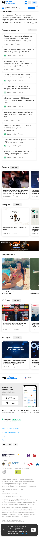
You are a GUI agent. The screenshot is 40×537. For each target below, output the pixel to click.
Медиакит (4, 440)
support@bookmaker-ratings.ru (14, 496)
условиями (24, 533)
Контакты (4, 436)
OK (33, 530)
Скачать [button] (31, 8)
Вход (34, 2)
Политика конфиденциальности (10, 432)
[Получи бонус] (26, 2)
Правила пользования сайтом (10, 428)
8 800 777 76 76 (12, 493)
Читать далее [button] (32, 23)
